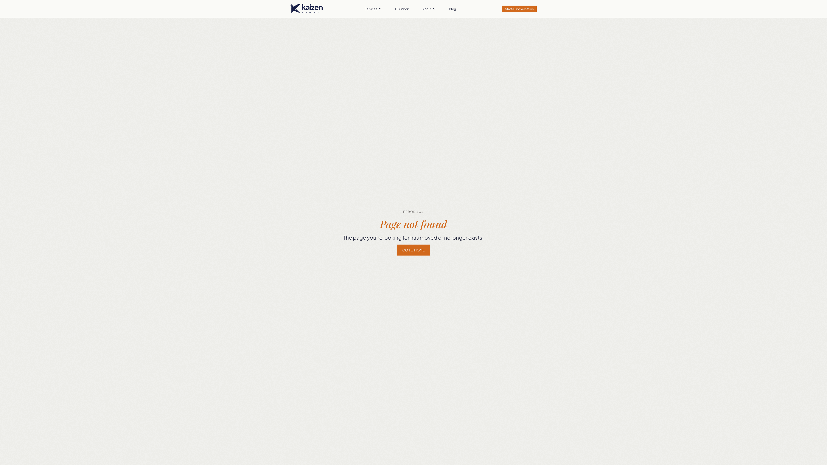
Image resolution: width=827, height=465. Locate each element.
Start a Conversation (519, 9)
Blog (452, 9)
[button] (373, 9)
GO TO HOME (413, 250)
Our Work (402, 9)
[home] (306, 8)
